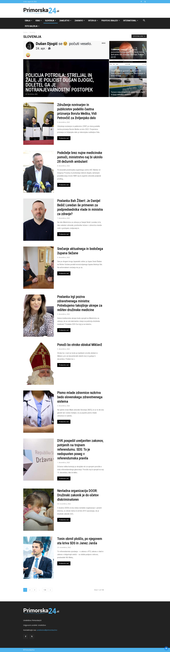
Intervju (92, 20)
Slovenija (49, 20)
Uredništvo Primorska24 (32, 620)
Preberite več (64, 138)
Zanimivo (79, 20)
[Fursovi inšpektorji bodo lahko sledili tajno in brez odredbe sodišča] (128, 88)
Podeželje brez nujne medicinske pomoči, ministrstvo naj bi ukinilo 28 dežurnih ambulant (79, 157)
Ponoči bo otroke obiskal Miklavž (79, 345)
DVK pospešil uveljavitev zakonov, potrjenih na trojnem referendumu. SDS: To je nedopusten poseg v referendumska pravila (80, 449)
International (129, 20)
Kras (38, 20)
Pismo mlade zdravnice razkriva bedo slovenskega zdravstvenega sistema (79, 397)
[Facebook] (141, 1)
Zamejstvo (64, 20)
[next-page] (50, 590)
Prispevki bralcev (109, 20)
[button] (144, 21)
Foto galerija (31, 26)
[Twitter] (145, 1)
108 (45, 590)
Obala (27, 20)
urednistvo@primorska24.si (47, 630)
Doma (25, 32)
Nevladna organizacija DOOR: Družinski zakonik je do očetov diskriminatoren (78, 495)
